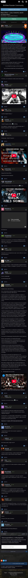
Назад (4, 22)
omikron (7, 438)
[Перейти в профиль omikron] (2, 439)
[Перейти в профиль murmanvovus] (2, 236)
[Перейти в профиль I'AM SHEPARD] (2, 182)
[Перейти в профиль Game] (2, 407)
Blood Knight (8, 471)
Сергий (6, 499)
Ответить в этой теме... (8, 547)
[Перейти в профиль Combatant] (2, 285)
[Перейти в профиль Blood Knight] (2, 472)
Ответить (14, 18)
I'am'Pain (7, 119)
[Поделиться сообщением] (23, 26)
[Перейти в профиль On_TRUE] (2, 261)
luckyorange (8, 169)
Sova (6, 133)
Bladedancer (8, 208)
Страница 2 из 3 (14, 22)
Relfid (6, 396)
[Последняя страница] (27, 22)
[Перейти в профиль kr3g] (2, 110)
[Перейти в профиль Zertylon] (2, 512)
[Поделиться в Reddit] (2, 561)
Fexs (6, 460)
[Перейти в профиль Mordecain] (2, 427)
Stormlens (7, 524)
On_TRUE (7, 260)
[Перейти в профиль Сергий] (2, 499)
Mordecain (7, 426)
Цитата (5, 71)
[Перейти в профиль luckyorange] (2, 169)
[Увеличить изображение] (14, 36)
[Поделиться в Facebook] (6, 561)
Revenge (7, 448)
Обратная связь (13, 574)
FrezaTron (7, 484)
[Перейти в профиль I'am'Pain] (2, 120)
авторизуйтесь (15, 541)
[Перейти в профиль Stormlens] (2, 525)
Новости (16, 15)
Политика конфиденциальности (15, 572)
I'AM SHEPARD (8, 181)
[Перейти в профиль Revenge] (2, 449)
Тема (5, 572)
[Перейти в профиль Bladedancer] (2, 209)
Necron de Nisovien (9, 74)
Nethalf (6, 84)
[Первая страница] (2, 22)
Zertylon (7, 512)
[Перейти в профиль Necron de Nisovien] (2, 75)
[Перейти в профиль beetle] (2, 26)
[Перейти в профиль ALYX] (2, 249)
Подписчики (13, 551)
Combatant (7, 284)
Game (6, 406)
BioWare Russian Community (13, 5)
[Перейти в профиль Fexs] (2, 460)
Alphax (6, 272)
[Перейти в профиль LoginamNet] (2, 144)
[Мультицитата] (2, 71)
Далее (23, 22)
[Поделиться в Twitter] (4, 561)
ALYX (6, 248)
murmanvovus (8, 235)
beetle (5, 15)
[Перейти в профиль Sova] (2, 134)
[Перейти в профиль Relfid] (2, 396)
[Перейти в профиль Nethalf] (2, 85)
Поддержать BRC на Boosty (14, 9)
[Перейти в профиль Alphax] (2, 272)
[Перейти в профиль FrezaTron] (2, 485)
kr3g (6, 109)
